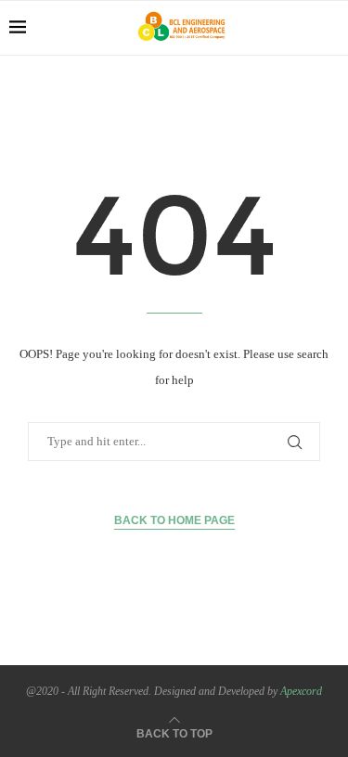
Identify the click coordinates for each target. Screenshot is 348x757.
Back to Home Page (174, 520)
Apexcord (301, 691)
